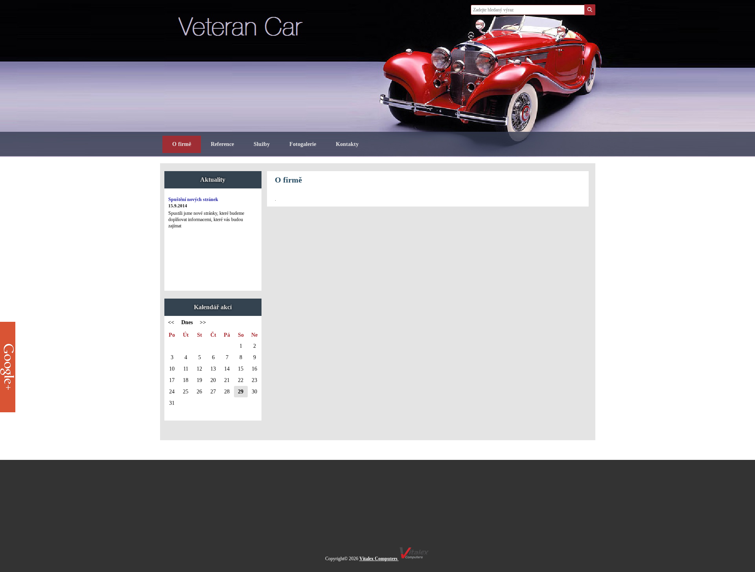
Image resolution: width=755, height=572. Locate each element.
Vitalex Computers (379, 558)
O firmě (181, 144)
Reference (222, 144)
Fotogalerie (302, 144)
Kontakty (347, 144)
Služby (262, 144)
